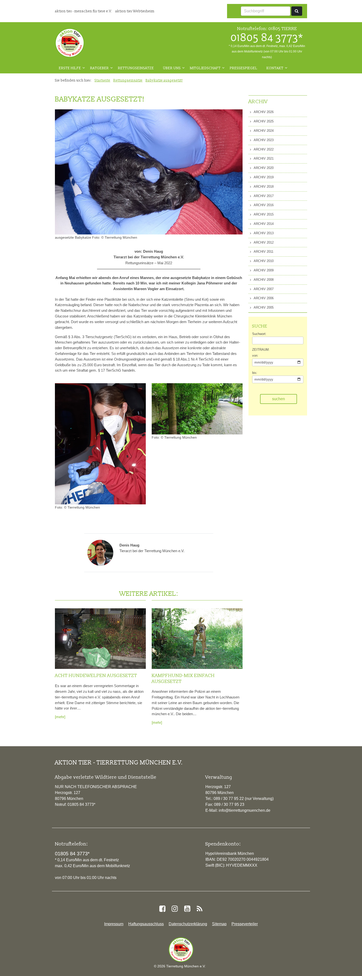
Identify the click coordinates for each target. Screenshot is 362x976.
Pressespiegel (243, 68)
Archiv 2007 (263, 289)
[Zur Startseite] (69, 43)
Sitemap (219, 924)
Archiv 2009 (263, 270)
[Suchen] (296, 11)
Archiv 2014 (263, 224)
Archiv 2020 (263, 168)
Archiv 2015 (263, 214)
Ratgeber (99, 68)
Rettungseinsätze (136, 68)
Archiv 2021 (263, 158)
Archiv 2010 (263, 261)
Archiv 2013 (263, 233)
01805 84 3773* (267, 37)
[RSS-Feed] (199, 909)
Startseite (102, 80)
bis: (254, 373)
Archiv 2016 (263, 205)
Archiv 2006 (263, 298)
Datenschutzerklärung (188, 924)
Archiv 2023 (263, 140)
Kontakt (274, 68)
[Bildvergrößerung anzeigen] (100, 443)
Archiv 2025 (263, 121)
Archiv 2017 (263, 196)
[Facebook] (162, 909)
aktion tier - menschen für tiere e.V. (84, 11)
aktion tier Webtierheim (134, 11)
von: (255, 355)
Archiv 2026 (263, 112)
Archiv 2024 (263, 130)
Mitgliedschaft (205, 68)
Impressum (113, 924)
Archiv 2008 (263, 279)
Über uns (172, 68)
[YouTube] (187, 909)
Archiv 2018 (263, 186)
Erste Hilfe (70, 68)
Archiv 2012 (263, 242)
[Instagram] (175, 909)
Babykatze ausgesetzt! (164, 80)
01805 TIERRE (282, 28)
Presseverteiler (244, 924)
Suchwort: (259, 334)
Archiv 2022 (263, 149)
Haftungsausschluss (146, 924)
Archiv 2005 (263, 307)
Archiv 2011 (263, 251)
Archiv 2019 (263, 177)
